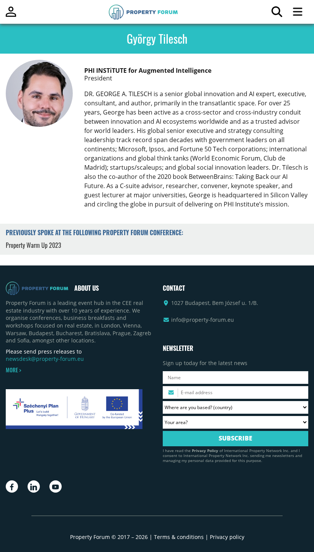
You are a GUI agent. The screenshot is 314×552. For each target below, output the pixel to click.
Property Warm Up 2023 (33, 245)
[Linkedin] (34, 486)
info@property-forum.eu (202, 319)
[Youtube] (55, 486)
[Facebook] (12, 486)
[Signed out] (11, 15)
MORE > (13, 370)
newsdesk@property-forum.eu (45, 358)
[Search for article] (276, 13)
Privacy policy (227, 537)
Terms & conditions (179, 537)
